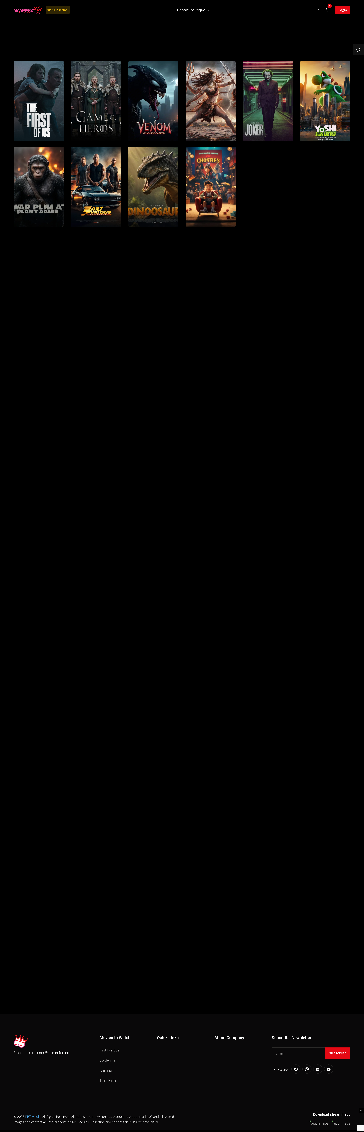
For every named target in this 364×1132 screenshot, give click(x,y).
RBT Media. (33, 1116)
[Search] (319, 10)
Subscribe (337, 1053)
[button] (358, 49)
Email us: (41, 1052)
